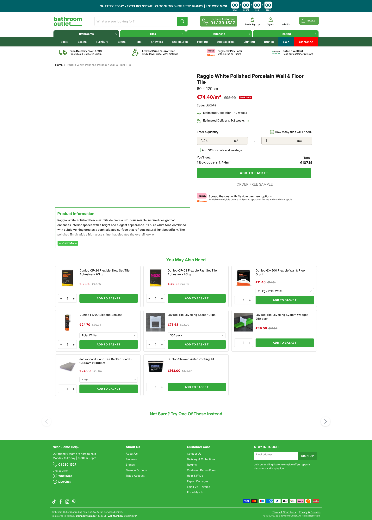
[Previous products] (46, 421)
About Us (132, 453)
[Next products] (325, 421)
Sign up (307, 455)
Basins (82, 41)
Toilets (63, 41)
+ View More (68, 243)
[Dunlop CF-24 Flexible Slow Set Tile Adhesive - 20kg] (97, 286)
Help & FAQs (195, 475)
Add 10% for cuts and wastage (222, 150)
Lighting (249, 41)
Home (59, 64)
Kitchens (219, 33)
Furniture (102, 41)
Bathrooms (86, 33)
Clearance (306, 42)
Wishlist (286, 24)
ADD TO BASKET (109, 298)
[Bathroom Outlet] (67, 21)
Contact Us (194, 453)
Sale (286, 42)
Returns (192, 464)
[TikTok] (54, 501)
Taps (138, 41)
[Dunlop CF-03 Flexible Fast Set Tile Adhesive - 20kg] (186, 286)
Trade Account (135, 475)
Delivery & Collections (201, 459)
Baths (122, 41)
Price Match (194, 492)
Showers (157, 41)
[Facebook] (61, 501)
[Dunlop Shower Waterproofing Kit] (186, 375)
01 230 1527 (67, 464)
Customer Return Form (201, 470)
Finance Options (136, 470)
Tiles (153, 33)
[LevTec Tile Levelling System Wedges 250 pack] (274, 330)
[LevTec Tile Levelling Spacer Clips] (186, 330)
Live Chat (64, 481)
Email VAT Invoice (198, 486)
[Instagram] (67, 501)
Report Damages (197, 481)
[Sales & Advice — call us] (218, 21)
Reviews (131, 459)
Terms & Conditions (284, 512)
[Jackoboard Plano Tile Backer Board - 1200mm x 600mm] (97, 375)
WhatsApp (65, 475)
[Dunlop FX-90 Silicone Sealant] (97, 330)
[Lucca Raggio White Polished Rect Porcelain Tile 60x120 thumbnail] (63, 217)
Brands (269, 41)
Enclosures (180, 41)
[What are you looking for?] (182, 21)
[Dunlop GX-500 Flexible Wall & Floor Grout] (274, 286)
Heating (286, 33)
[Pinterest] (74, 501)
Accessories (225, 41)
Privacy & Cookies (309, 512)
